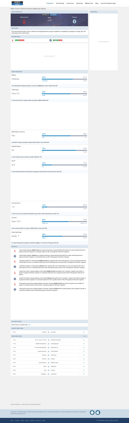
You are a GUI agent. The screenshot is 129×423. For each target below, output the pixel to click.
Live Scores (70, 3)
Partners (17, 420)
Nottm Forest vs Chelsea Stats (19, 324)
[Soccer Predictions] (19, 3)
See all (85, 336)
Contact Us (38, 420)
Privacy (27, 420)
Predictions (50, 3)
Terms (22, 420)
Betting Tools (89, 3)
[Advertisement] (49, 56)
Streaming (79, 3)
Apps (43, 420)
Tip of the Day (60, 3)
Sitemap (32, 420)
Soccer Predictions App (108, 3)
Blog (96, 3)
